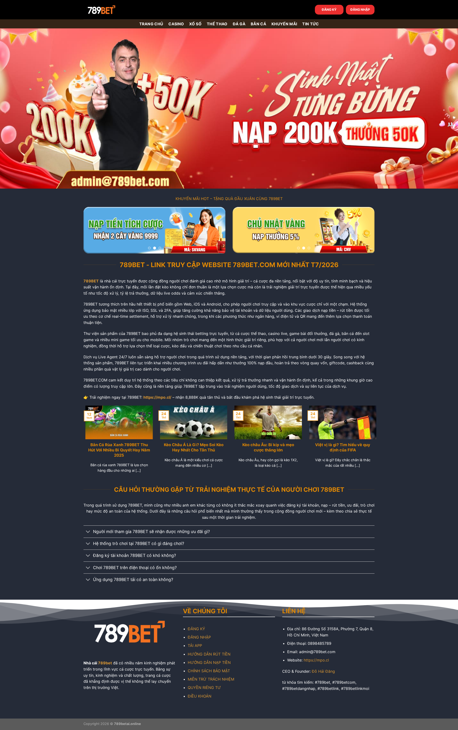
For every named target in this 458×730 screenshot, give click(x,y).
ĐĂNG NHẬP (360, 9)
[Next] (216, 230)
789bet (105, 663)
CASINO (176, 23)
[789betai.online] (110, 9)
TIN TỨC (310, 23)
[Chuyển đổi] (88, 532)
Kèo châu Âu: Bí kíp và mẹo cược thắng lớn (266, 447)
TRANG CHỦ (151, 23)
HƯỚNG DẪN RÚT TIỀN (209, 654)
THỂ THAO (217, 23)
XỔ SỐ (195, 23)
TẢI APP (195, 645)
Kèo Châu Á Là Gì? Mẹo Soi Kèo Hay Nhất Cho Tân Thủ (192, 447)
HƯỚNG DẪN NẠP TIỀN (209, 662)
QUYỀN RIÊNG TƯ (204, 687)
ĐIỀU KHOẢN (199, 696)
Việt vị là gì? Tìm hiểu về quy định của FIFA (340, 447)
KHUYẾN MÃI (284, 23)
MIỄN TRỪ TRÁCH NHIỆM (211, 679)
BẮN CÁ (258, 23)
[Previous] (92, 230)
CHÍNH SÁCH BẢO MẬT (209, 670)
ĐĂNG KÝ (329, 9)
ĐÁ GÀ (239, 23)
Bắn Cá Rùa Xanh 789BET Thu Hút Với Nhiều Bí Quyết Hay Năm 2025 (117, 449)
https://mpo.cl (316, 660)
